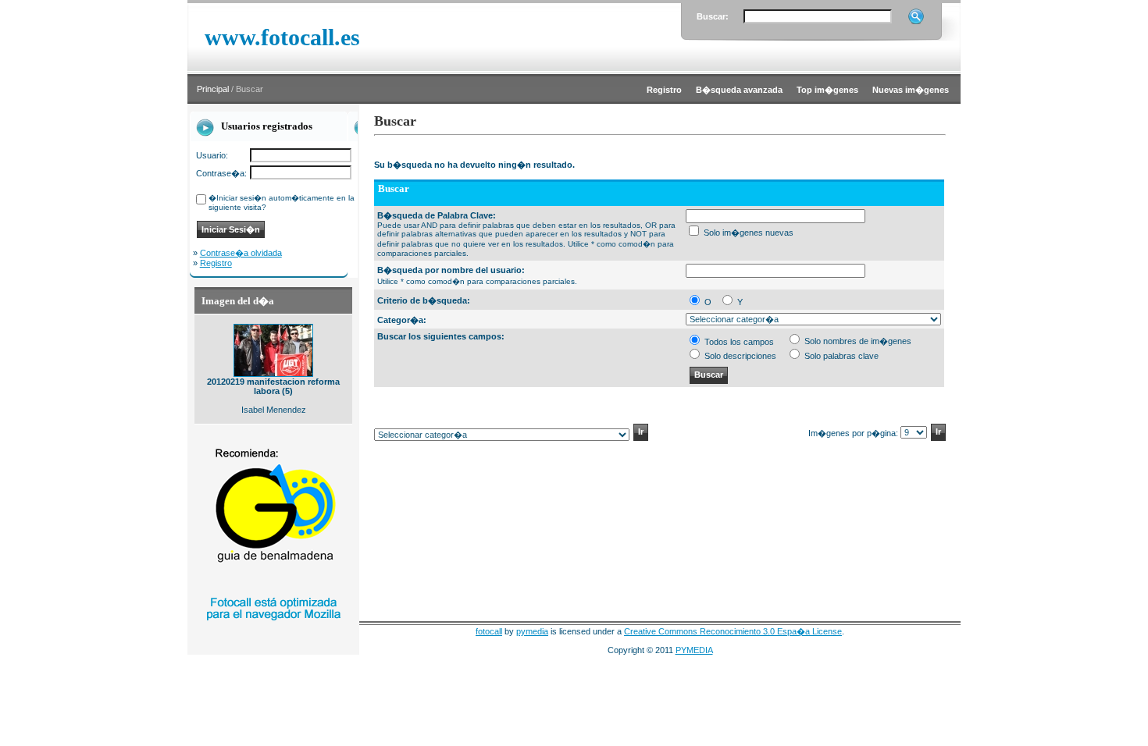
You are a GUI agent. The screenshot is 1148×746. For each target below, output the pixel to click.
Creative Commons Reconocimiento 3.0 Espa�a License (733, 631)
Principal (213, 89)
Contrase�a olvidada (241, 253)
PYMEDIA (694, 650)
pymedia (532, 631)
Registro (216, 263)
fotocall (489, 631)
